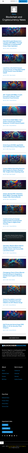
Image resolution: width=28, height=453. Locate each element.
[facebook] (2, 435)
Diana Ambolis (12, 75)
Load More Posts (14, 338)
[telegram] (14, 435)
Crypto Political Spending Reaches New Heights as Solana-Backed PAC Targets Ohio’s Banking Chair (14, 170)
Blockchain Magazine (12, 446)
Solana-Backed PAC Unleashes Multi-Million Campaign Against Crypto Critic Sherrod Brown (13, 195)
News (14, 14)
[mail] (16, 435)
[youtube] (9, 435)
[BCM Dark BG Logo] (14, 345)
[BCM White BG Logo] (14, 1)
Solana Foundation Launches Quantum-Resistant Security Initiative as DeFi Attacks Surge (12, 300)
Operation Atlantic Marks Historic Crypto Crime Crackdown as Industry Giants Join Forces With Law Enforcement (13, 248)
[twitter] (4, 435)
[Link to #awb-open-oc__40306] (3, 1)
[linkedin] (11, 435)
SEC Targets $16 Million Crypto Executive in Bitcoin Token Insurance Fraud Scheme (12, 96)
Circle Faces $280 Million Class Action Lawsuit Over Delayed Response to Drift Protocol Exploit (13, 121)
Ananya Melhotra (13, 48)
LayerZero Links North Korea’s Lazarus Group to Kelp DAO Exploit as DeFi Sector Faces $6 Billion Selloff (14, 70)
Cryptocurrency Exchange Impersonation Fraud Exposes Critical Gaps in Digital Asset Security (12, 221)
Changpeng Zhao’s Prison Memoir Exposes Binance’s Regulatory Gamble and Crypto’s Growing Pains (13, 275)
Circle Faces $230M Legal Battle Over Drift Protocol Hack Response (14, 145)
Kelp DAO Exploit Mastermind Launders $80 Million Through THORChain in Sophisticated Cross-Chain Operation (12, 43)
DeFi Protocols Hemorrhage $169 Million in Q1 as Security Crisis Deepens (13, 326)
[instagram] (7, 435)
